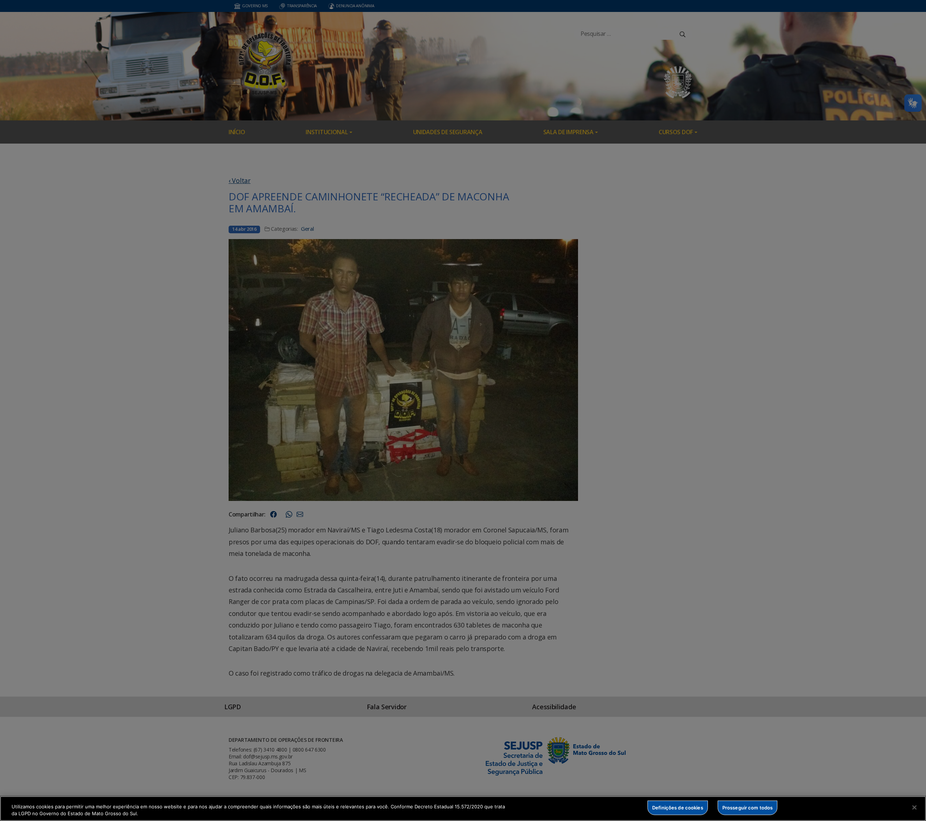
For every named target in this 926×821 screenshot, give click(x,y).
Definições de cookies (677, 808)
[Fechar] (914, 808)
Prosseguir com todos (747, 808)
